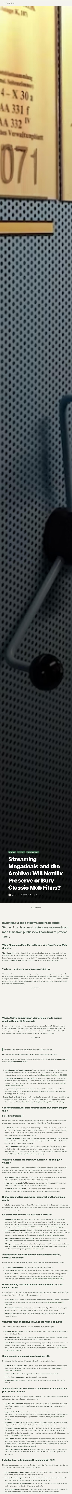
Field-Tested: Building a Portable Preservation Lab (25, 1154)
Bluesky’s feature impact (20, 1436)
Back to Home (10, 3)
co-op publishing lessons (26, 1446)
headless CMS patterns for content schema (48, 1279)
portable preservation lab (34, 1249)
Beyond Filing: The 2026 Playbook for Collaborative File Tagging (40, 1227)
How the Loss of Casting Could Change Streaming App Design (43, 1102)
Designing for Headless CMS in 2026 (54, 1075)
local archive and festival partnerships (50, 1235)
